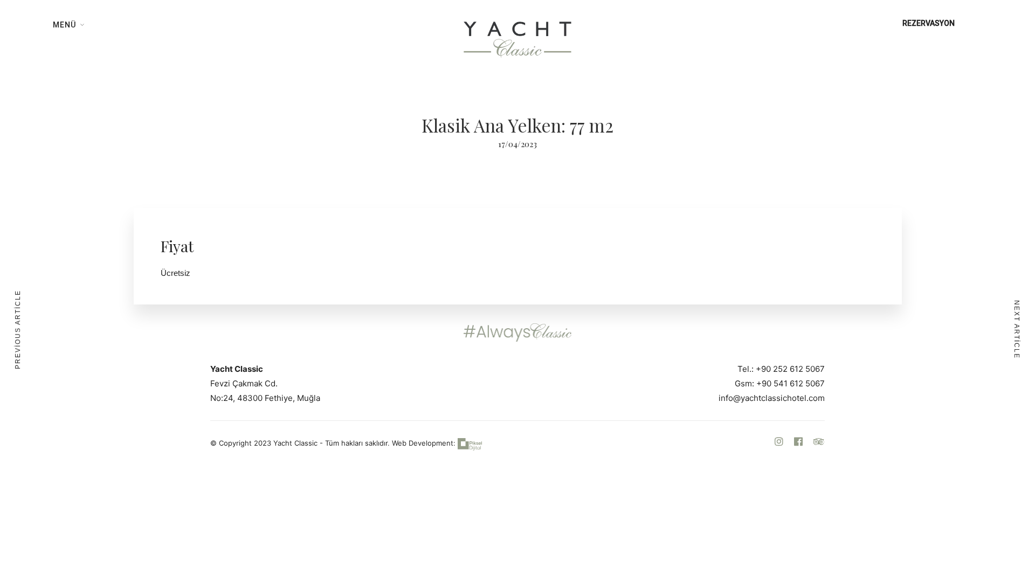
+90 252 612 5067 (790, 369)
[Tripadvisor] (818, 442)
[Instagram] (779, 442)
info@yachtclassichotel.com (772, 398)
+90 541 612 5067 (790, 383)
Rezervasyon (928, 23)
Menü (64, 24)
